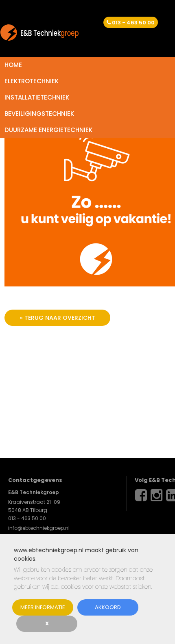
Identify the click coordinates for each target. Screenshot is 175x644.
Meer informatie (42, 607)
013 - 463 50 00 (133, 22)
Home (13, 65)
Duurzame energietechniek (48, 130)
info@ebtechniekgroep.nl (39, 528)
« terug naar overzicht (57, 318)
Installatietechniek (36, 97)
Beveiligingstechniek (39, 113)
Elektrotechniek (31, 81)
